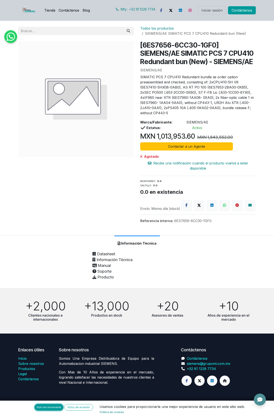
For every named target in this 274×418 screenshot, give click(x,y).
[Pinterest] (237, 205)
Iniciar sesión (212, 10)
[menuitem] (50, 10)
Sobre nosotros (31, 363)
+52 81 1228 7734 (201, 369)
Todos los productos (157, 28)
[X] (199, 205)
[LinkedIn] (180, 10)
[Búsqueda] (128, 31)
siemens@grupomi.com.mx (208, 363)
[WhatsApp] (224, 205)
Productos (26, 369)
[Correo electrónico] (250, 205)
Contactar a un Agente (186, 146)
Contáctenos (242, 10)
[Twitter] (171, 10)
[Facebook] (161, 10)
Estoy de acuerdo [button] (79, 407)
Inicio (22, 358)
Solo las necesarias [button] (49, 407)
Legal (22, 374)
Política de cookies (112, 412)
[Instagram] (190, 10)
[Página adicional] (225, 381)
